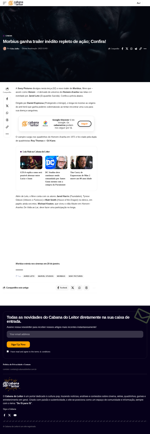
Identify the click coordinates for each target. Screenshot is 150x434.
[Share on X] (127, 48)
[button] (5, 3)
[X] (9, 415)
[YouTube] (15, 415)
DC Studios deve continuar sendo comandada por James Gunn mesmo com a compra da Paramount (55, 178)
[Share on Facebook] (122, 48)
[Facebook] (4, 415)
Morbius (61, 276)
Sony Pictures (76, 276)
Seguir (84, 123)
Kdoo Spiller (14, 48)
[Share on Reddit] (136, 48)
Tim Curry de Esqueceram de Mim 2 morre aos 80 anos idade (81, 175)
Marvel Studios (45, 276)
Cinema (9, 36)
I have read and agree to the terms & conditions (30, 352)
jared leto (29, 276)
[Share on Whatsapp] (131, 48)
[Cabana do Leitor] (16, 3)
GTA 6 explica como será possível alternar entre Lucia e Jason (31, 175)
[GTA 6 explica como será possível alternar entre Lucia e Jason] (31, 162)
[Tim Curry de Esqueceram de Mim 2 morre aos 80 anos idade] (81, 162)
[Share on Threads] (7, 119)
